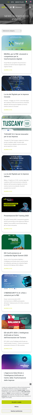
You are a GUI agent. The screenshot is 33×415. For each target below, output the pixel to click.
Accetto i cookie (16, 402)
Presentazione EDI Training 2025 (16, 216)
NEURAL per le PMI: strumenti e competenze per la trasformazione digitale (16, 56)
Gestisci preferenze (16, 411)
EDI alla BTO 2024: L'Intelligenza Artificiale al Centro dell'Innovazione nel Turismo (16, 335)
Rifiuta (16, 406)
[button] (30, 384)
